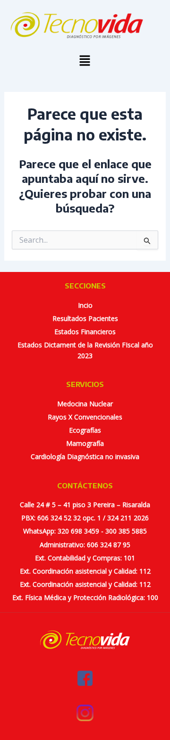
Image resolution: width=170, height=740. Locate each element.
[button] (85, 61)
